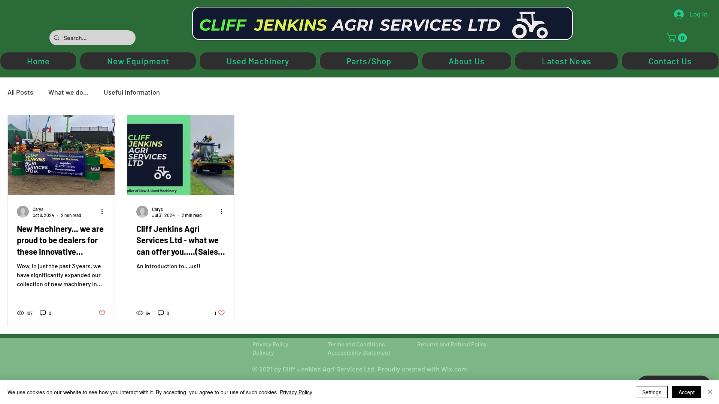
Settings (651, 392)
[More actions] (104, 211)
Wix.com (454, 369)
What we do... (68, 92)
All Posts (20, 92)
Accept (687, 392)
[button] (678, 37)
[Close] (710, 392)
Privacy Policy (270, 344)
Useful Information (132, 92)
